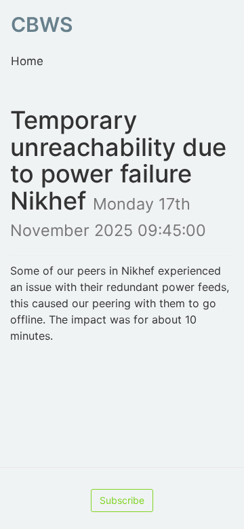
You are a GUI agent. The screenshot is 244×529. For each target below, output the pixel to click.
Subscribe (122, 500)
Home (27, 61)
